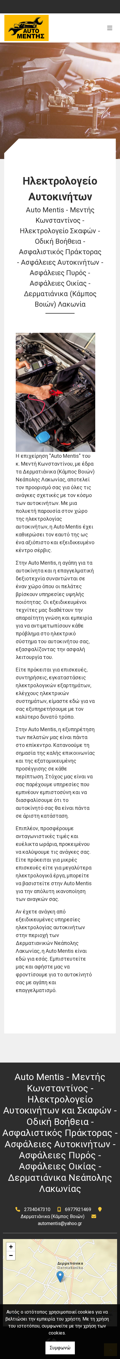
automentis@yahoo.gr (60, 1223)
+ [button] (11, 1246)
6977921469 (78, 1209)
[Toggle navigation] (110, 28)
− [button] (11, 1255)
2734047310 (37, 1209)
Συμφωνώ (60, 1348)
